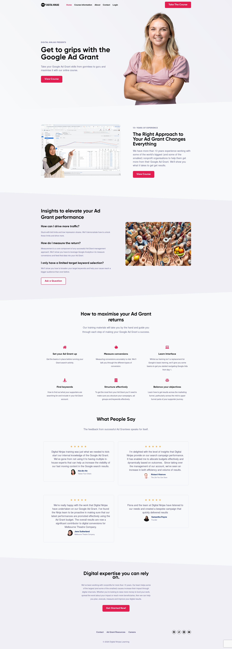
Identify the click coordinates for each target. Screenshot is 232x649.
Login (115, 4)
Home (69, 4)
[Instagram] (184, 632)
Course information (83, 4)
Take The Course (178, 5)
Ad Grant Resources (116, 632)
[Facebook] (174, 632)
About (97, 4)
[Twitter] (179, 632)
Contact (106, 4)
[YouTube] (189, 632)
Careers (132, 632)
